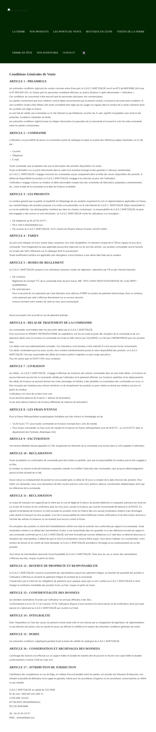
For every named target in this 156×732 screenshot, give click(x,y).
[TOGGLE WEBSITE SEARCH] (90, 52)
